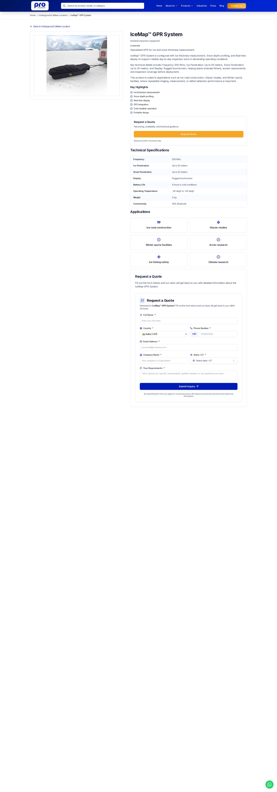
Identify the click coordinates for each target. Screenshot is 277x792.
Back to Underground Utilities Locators (51, 26)
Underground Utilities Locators (53, 15)
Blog (222, 5)
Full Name (149, 315)
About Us (170, 5)
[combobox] (213, 360)
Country (148, 328)
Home (159, 5)
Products (185, 5)
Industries (202, 5)
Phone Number (202, 328)
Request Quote (188, 134)
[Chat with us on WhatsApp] (269, 784)
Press (213, 5)
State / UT (200, 355)
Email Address (151, 341)
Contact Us (236, 5)
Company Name (152, 355)
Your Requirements (154, 368)
